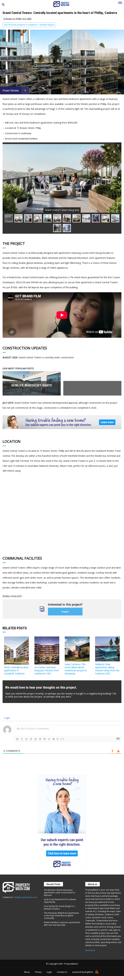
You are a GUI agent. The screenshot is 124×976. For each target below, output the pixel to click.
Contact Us (62, 971)
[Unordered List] (40, 739)
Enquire (65, 611)
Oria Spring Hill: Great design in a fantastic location (59, 907)
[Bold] (17, 739)
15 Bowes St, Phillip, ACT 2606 (17, 18)
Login (6, 717)
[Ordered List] (35, 739)
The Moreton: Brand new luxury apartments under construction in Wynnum (59, 892)
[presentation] (119, 177)
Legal (49, 971)
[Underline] (26, 739)
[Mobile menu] (120, 4)
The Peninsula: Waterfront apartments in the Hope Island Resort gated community (61, 915)
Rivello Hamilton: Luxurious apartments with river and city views (62, 923)
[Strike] (31, 739)
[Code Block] (49, 739)
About (27, 971)
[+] (62, 739)
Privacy (38, 971)
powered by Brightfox (83, 971)
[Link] (53, 739)
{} (58, 739)
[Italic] (22, 739)
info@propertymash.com (25, 897)
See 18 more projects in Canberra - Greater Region (29, 24)
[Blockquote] (44, 739)
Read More (90, 950)
